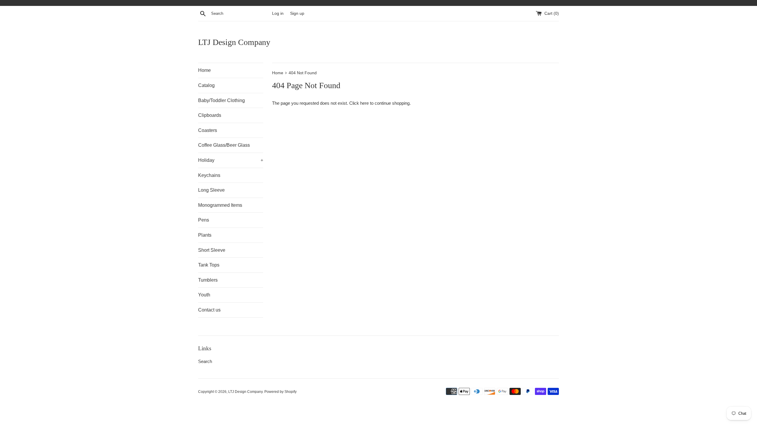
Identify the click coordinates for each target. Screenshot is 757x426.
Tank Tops (208, 264)
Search (205, 361)
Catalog (206, 85)
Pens (203, 219)
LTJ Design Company (234, 42)
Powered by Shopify (280, 392)
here (364, 103)
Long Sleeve (211, 190)
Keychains (209, 175)
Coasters (207, 130)
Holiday (230, 160)
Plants (204, 235)
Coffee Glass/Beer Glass (224, 145)
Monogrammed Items (220, 205)
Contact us (209, 309)
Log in (278, 13)
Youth (204, 294)
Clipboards (209, 115)
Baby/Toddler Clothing (221, 100)
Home (204, 70)
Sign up (297, 13)
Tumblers (208, 280)
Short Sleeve (211, 250)
